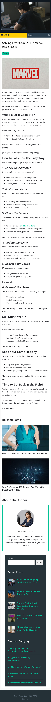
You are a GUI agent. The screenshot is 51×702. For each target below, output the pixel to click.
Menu (6, 35)
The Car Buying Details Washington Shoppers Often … (27, 606)
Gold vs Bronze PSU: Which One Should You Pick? (24, 453)
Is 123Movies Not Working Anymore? (24, 667)
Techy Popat (18, 696)
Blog (7, 53)
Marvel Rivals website (27, 226)
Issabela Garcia (25, 531)
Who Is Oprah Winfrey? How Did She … (25, 682)
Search (10, 559)
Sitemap (25, 699)
